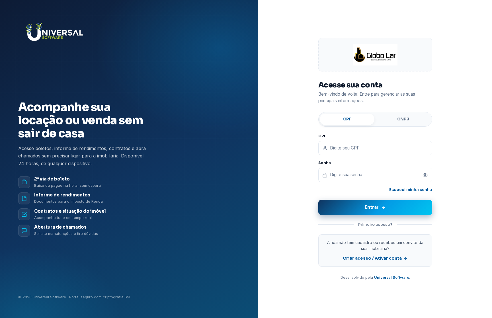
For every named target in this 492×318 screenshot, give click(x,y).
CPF (347, 119)
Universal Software (391, 277)
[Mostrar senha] (425, 175)
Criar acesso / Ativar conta (372, 258)
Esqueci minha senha (410, 189)
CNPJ (403, 119)
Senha (324, 163)
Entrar (372, 207)
